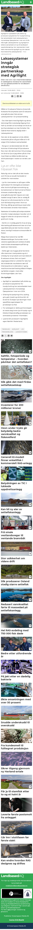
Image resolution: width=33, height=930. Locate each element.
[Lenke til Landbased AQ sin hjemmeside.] (16, 876)
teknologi (6, 329)
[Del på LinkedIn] (18, 96)
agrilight (15, 329)
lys (22, 329)
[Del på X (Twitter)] (15, 96)
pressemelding (7, 332)
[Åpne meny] (31, 2)
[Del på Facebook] (12, 96)
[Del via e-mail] (20, 96)
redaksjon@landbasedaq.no (16, 886)
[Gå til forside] (14, 2)
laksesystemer (21, 332)
